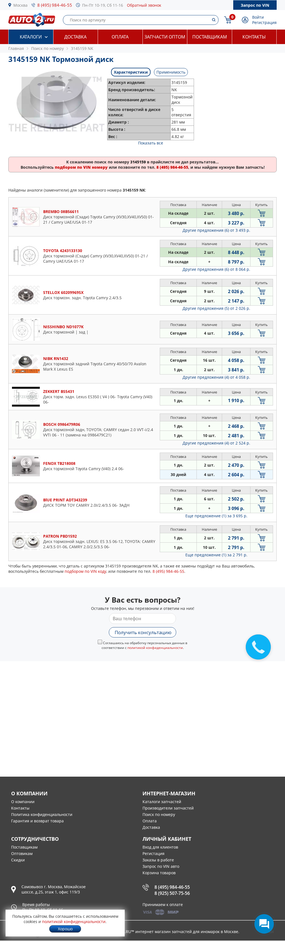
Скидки (18, 860)
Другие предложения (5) (216, 308)
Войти (258, 17)
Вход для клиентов (160, 847)
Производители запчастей (168, 808)
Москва (20, 5)
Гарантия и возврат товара (37, 820)
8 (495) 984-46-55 (54, 5)
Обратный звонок (144, 5)
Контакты (254, 37)
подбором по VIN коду (85, 571)
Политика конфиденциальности (41, 814)
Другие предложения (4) (216, 377)
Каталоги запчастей (161, 801)
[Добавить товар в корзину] (262, 213)
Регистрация (264, 22)
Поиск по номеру (158, 814)
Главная (16, 48)
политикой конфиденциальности (155, 647)
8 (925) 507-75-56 (172, 893)
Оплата (120, 37)
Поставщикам (209, 37)
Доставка (75, 37)
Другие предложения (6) (216, 230)
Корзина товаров (159, 872)
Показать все (150, 143)
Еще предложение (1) (216, 515)
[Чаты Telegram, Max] (264, 924)
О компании (23, 801)
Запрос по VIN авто (160, 866)
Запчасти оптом (164, 37)
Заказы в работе (158, 860)
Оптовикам (22, 853)
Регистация (153, 853)
